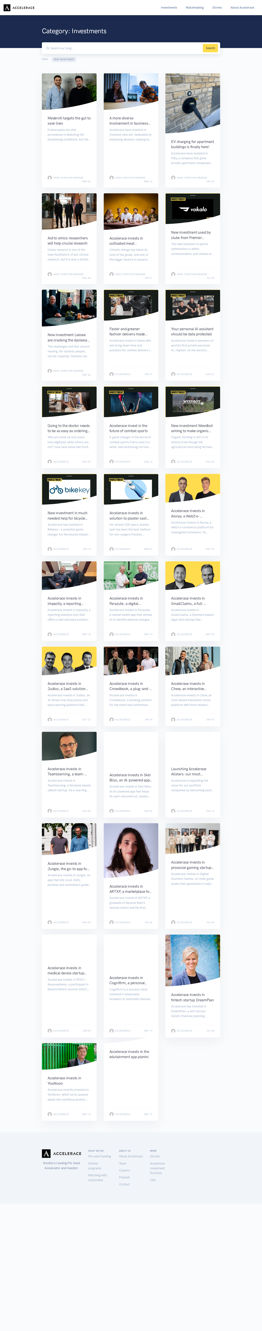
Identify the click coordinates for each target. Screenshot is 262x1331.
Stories (217, 7)
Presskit (124, 1177)
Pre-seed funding (99, 1156)
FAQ (153, 1180)
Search (210, 48)
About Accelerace (242, 7)
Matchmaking (195, 7)
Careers (124, 1170)
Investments (169, 7)
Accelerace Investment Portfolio (157, 1168)
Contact (124, 1184)
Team (122, 1163)
